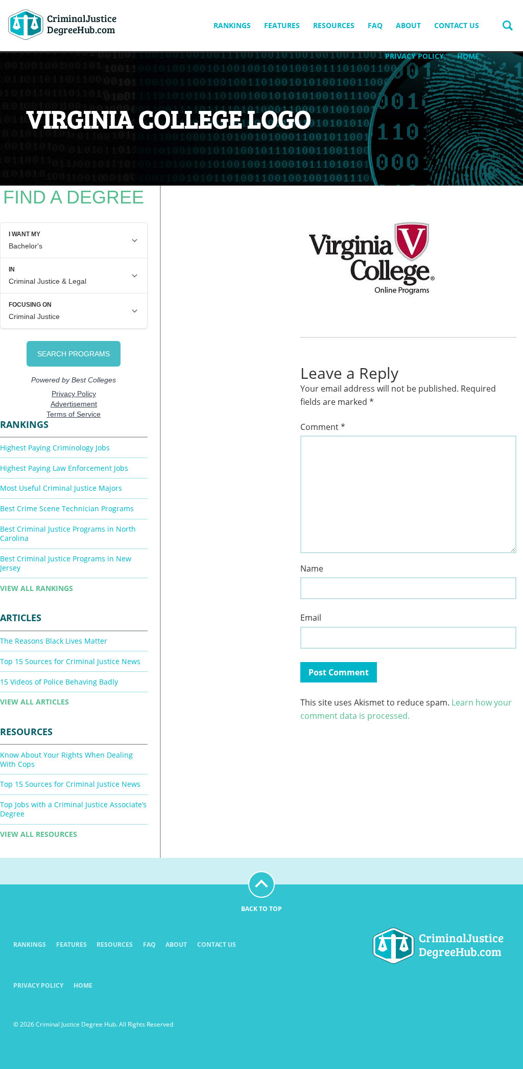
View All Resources (38, 834)
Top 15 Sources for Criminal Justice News (70, 661)
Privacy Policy (414, 56)
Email (310, 617)
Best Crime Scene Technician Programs (67, 508)
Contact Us (456, 25)
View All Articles (34, 702)
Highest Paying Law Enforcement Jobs (64, 468)
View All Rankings (36, 588)
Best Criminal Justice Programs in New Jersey (65, 563)
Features (282, 25)
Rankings (232, 25)
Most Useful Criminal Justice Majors (61, 488)
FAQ (375, 25)
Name (311, 568)
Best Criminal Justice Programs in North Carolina (68, 533)
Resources (333, 25)
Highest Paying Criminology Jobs (55, 447)
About (408, 25)
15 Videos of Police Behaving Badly (59, 682)
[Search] (507, 25)
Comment (322, 427)
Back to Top (261, 908)
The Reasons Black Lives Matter (53, 641)
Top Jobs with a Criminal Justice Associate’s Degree (73, 809)
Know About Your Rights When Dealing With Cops (66, 759)
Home (468, 56)
